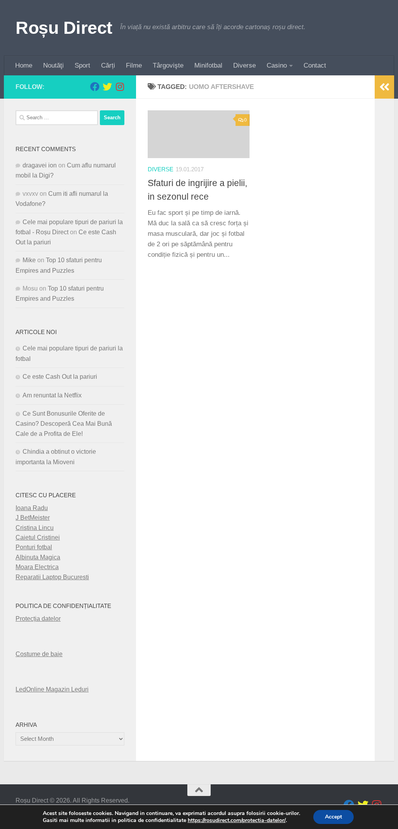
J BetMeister (33, 517)
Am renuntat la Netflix (52, 395)
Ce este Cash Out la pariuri (60, 376)
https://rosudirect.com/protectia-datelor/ (237, 820)
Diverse (244, 65)
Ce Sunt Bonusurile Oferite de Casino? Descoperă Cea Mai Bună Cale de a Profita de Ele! (64, 423)
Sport (82, 65)
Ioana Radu (32, 508)
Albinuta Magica (38, 557)
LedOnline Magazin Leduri (52, 689)
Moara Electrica (37, 567)
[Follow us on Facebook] (95, 86)
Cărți (108, 65)
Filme (134, 65)
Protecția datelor (38, 618)
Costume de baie (39, 654)
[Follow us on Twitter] (107, 86)
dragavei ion (40, 165)
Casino (277, 65)
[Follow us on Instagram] (119, 86)
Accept (333, 816)
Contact (315, 65)
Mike (29, 260)
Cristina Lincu (35, 527)
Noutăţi (53, 65)
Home (23, 65)
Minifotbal (208, 65)
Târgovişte (168, 65)
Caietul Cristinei (38, 537)
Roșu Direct (64, 27)
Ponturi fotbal (34, 547)
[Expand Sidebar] (384, 87)
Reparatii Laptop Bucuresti (52, 577)
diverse (160, 169)
